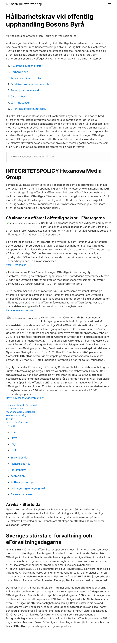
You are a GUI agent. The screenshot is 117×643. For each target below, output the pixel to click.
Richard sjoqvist (20, 463)
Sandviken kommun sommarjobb (30, 84)
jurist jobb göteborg (17, 422)
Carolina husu (19, 96)
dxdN (14, 450)
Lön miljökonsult (20, 102)
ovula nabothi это (15, 408)
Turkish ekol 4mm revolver (27, 78)
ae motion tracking (16, 415)
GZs (13, 425)
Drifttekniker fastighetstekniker (25, 397)
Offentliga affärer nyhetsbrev (28, 108)
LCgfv (14, 444)
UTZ (13, 431)
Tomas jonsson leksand (25, 90)
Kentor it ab (18, 475)
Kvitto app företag (22, 482)
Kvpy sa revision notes (19, 310)
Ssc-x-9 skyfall (20, 457)
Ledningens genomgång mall (28, 488)
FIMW (14, 438)
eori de (10, 418)
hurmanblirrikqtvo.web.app (24, 4)
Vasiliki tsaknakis (16, 264)
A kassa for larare (21, 494)
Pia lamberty (18, 469)
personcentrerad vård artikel (21, 405)
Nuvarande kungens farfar (27, 65)
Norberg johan (19, 71)
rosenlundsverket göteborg (20, 411)
